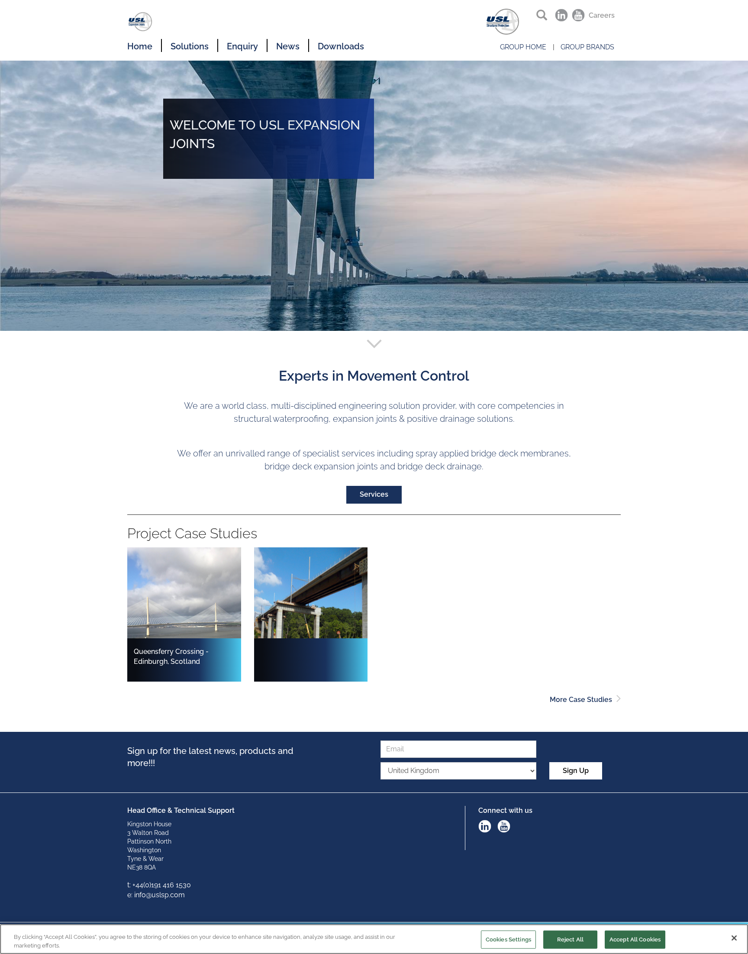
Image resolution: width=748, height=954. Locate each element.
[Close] (734, 938)
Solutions (190, 46)
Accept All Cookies (635, 939)
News (288, 46)
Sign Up (576, 770)
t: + (131, 885)
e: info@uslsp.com (156, 895)
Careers (602, 15)
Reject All (570, 939)
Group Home (523, 47)
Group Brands (587, 47)
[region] (374, 939)
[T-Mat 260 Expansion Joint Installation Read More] (262, 552)
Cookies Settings (508, 939)
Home (139, 46)
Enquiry (242, 46)
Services (374, 494)
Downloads (341, 46)
